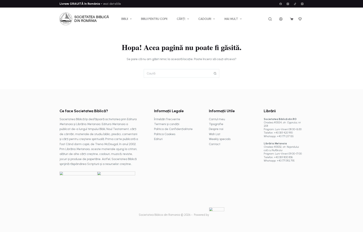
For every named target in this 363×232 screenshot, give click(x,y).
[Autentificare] (280, 19)
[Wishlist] (300, 19)
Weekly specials (219, 139)
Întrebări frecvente (167, 119)
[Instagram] (288, 4)
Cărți (181, 19)
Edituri (158, 139)
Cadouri (204, 19)
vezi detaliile (111, 3)
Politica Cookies (164, 134)
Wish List (214, 134)
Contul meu (217, 119)
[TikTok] (295, 4)
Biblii (124, 19)
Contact (214, 144)
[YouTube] (302, 4)
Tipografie (216, 124)
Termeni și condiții (166, 124)
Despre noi (216, 129)
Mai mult (231, 19)
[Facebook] (280, 4)
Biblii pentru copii (154, 19)
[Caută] (270, 19)
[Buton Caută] (215, 73)
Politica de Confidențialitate (173, 129)
